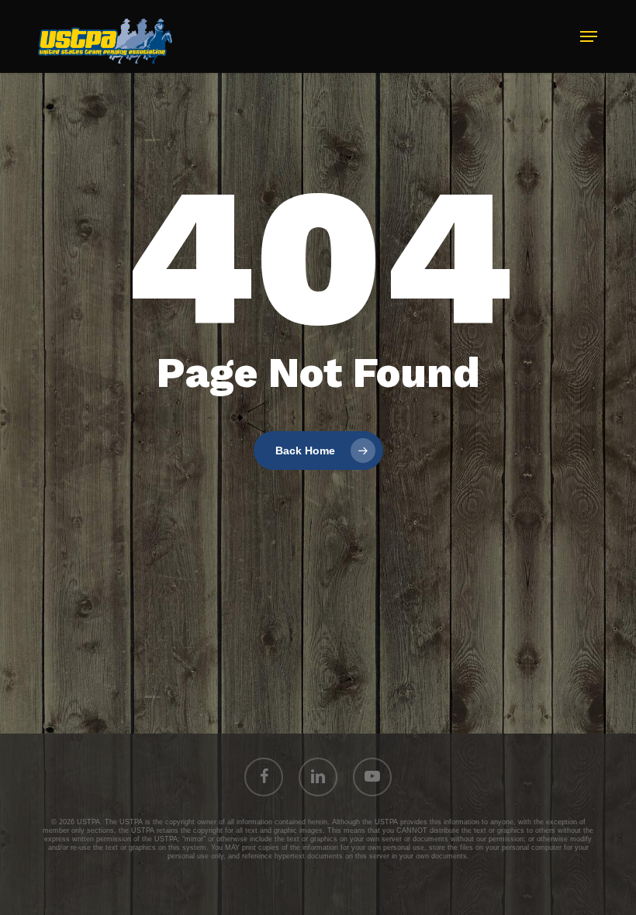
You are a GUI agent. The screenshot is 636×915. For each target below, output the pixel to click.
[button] (588, 36)
